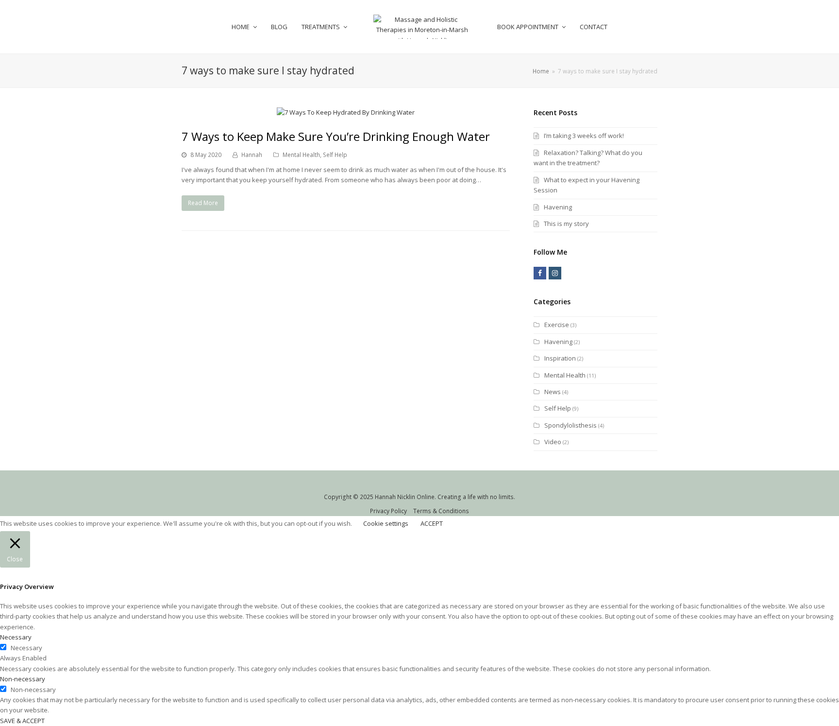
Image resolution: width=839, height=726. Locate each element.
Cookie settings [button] (385, 523)
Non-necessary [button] (22, 678)
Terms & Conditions (441, 511)
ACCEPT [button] (431, 523)
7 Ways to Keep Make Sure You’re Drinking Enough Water (336, 136)
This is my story (566, 223)
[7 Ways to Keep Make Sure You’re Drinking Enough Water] (346, 112)
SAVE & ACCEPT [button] (22, 720)
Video (552, 441)
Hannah (251, 155)
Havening (558, 207)
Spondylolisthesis (570, 425)
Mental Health (301, 155)
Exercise (556, 324)
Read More (203, 203)
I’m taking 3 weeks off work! (584, 135)
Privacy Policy (388, 511)
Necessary (26, 647)
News (552, 391)
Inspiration (560, 358)
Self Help (335, 155)
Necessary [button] (16, 637)
